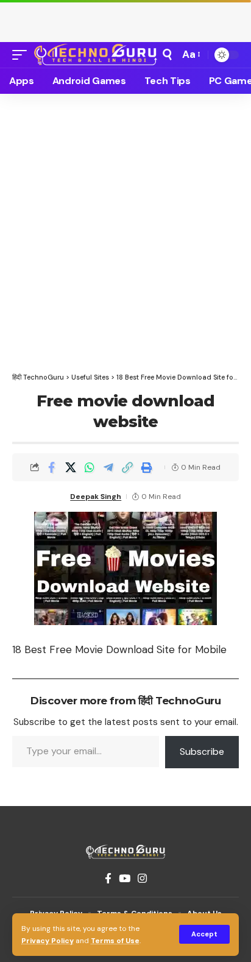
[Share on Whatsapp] (89, 467)
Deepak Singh (95, 496)
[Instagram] (142, 879)
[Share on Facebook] (51, 467)
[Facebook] (108, 879)
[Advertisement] (125, 18)
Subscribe (202, 751)
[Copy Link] (127, 467)
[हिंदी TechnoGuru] (95, 54)
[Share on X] (70, 467)
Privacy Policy (47, 941)
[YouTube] (124, 879)
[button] (204, 934)
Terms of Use (115, 941)
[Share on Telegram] (108, 467)
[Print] (146, 467)
